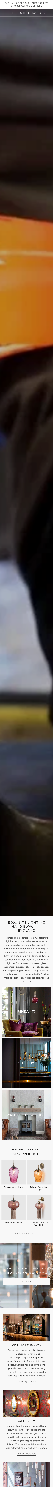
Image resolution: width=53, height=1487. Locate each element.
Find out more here (26, 1453)
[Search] (45, 13)
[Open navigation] (4, 13)
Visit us (26, 1281)
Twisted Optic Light (14, 1187)
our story (26, 981)
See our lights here (26, 1381)
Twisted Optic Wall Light (39, 1188)
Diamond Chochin (14, 1222)
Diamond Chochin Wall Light (39, 1223)
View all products (26, 1233)
